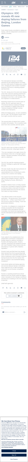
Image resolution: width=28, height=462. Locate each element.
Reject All (14, 455)
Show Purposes (14, 459)
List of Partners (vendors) (7, 447)
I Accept (14, 450)
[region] (14, 439)
